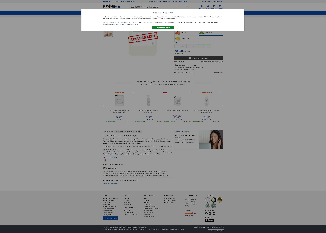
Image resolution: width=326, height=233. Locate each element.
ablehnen (169, 22)
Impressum (135, 24)
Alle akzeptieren (163, 27)
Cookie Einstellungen (120, 22)
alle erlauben (148, 18)
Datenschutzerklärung (109, 24)
